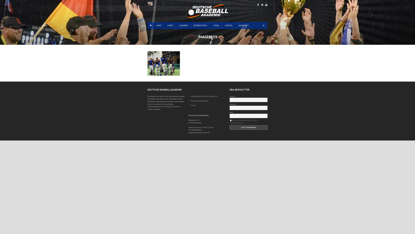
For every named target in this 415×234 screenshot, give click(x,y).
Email (231, 112)
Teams (216, 25)
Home (151, 25)
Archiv (193, 105)
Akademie (243, 25)
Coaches (228, 25)
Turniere (183, 25)
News (159, 25)
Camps (170, 25)
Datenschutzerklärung (199, 101)
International (200, 25)
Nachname (233, 104)
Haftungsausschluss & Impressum (204, 96)
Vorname (232, 96)
